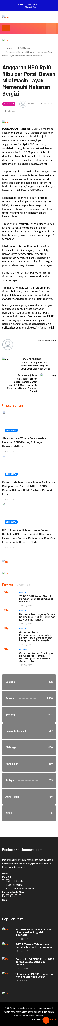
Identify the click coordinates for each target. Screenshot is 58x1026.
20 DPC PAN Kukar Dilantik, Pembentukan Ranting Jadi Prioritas (36, 598)
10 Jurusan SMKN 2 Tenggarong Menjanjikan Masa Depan (34, 975)
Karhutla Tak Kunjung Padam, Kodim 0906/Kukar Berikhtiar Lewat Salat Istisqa (37, 616)
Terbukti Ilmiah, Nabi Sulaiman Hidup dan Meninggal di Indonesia (33, 932)
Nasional (23, 649)
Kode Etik (6, 877)
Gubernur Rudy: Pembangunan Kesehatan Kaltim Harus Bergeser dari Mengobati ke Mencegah (35, 636)
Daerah (22, 592)
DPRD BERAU (24, 48)
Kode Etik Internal (14, 885)
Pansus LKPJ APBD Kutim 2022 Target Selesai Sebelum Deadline (34, 961)
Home (9, 48)
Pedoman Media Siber (13, 892)
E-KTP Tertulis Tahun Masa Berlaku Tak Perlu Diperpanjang (34, 946)
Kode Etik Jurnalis (14, 881)
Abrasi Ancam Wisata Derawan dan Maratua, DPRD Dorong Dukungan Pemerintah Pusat (24, 442)
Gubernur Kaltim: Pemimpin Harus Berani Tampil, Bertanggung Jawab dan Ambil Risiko (36, 657)
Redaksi (6, 873)
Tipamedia (50, 1019)
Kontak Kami (8, 896)
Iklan (4, 900)
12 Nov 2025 (46, 104)
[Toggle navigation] (6, 28)
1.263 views (9, 111)
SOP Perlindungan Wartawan (20, 888)
